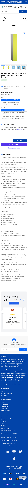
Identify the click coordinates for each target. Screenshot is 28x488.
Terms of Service (5, 410)
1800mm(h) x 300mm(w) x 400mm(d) (10, 99)
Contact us (20, 129)
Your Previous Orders (6, 393)
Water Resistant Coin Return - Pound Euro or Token (13, 116)
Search (24, 11)
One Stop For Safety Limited (16, 466)
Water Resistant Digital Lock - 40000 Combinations (13, 118)
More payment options (14, 148)
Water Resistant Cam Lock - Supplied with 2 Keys (12, 110)
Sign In (2, 391)
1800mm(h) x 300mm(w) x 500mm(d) (10, 104)
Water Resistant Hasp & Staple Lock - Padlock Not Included (13, 113)
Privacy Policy (4, 408)
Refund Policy (4, 406)
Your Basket (4, 395)
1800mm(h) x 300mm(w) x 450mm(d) (10, 102)
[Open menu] (25, 7)
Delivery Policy (4, 404)
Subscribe (23, 349)
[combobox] (14, 11)
